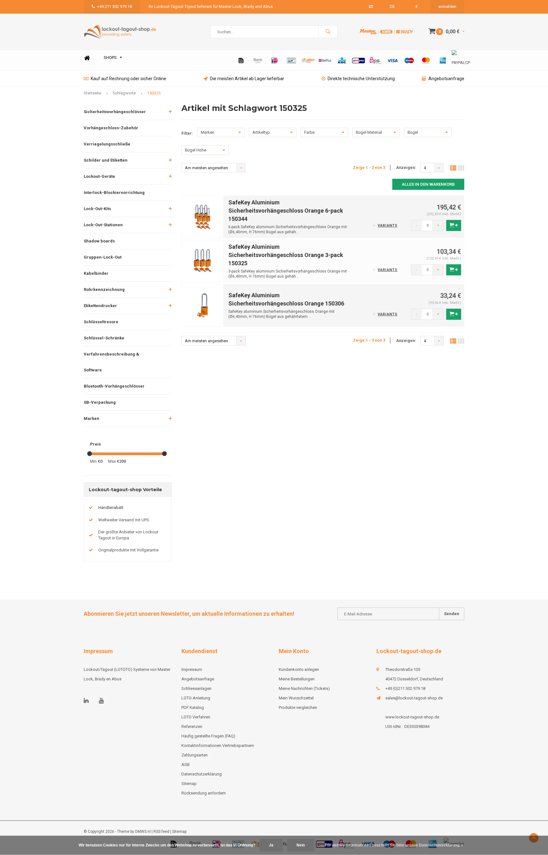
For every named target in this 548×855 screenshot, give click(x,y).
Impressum (191, 669)
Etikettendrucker (100, 305)
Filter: (187, 133)
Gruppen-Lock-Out (102, 257)
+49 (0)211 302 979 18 (405, 688)
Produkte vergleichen (298, 707)
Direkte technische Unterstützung (361, 78)
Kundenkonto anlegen (299, 669)
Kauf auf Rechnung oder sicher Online (128, 78)
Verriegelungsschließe (107, 144)
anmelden (447, 6)
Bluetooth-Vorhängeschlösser (114, 386)
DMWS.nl (143, 831)
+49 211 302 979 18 (114, 6)
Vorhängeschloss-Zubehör (111, 127)
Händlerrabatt (110, 507)
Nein (301, 845)
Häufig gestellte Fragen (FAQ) (208, 736)
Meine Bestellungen (297, 679)
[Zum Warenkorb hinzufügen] (453, 225)
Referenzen (191, 726)
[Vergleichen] (371, 6)
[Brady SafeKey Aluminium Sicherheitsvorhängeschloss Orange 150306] (202, 305)
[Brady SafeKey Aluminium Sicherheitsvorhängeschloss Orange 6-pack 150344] (202, 216)
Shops (110, 57)
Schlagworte (124, 93)
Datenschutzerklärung (201, 774)
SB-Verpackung (100, 402)
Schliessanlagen (196, 688)
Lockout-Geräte (99, 176)
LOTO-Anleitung (195, 698)
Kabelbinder (96, 273)
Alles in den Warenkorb (428, 184)
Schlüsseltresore (101, 321)
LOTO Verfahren (195, 717)
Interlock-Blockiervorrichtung (114, 192)
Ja (271, 845)
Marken (91, 418)
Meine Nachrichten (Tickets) (304, 688)
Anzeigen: (406, 167)
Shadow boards (99, 241)
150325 (153, 93)
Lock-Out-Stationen (103, 224)
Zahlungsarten (194, 755)
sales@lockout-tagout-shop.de (414, 698)
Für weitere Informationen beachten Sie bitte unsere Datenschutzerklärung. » (394, 845)
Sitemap (189, 783)
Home (86, 58)
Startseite (92, 93)
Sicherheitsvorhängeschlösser (115, 111)
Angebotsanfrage (446, 78)
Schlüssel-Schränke (104, 338)
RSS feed (161, 831)
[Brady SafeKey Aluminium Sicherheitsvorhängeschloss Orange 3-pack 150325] (202, 261)
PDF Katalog (192, 707)
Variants (387, 225)
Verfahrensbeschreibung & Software (111, 362)
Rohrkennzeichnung (104, 289)
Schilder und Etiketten (105, 160)
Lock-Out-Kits (97, 208)
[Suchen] (327, 31)
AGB (185, 764)
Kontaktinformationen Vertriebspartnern (217, 745)
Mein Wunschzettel (296, 698)
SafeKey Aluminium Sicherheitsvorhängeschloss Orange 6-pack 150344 (285, 210)
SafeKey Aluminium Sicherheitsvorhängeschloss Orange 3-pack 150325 (285, 254)
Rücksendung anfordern (203, 793)
